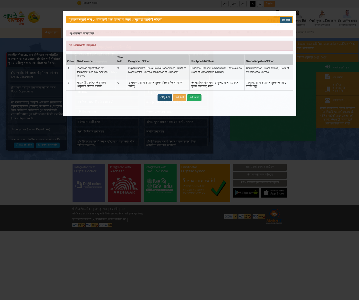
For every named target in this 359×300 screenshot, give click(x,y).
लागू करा (165, 97)
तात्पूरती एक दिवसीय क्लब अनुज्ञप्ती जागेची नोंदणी (129, 19)
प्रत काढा (194, 97)
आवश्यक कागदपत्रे (83, 33)
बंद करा (286, 20)
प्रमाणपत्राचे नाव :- (82, 19)
